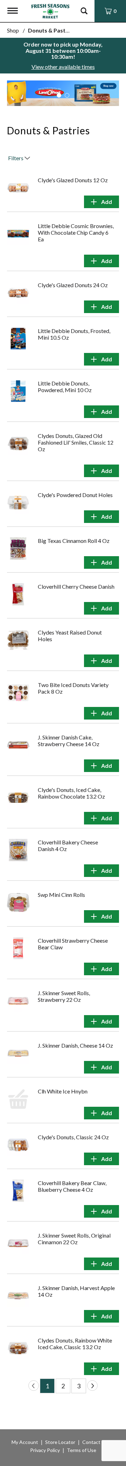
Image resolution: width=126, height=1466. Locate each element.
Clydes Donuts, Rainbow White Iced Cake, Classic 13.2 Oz (75, 1343)
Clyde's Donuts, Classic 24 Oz (73, 1137)
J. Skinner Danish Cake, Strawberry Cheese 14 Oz (68, 740)
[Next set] (92, 1385)
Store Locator (60, 1442)
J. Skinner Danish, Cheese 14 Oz (75, 1045)
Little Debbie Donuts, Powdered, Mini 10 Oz (65, 386)
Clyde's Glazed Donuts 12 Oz (73, 180)
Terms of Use (81, 1450)
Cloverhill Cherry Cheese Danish (76, 586)
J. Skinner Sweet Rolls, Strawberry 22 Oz (64, 996)
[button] (59, 95)
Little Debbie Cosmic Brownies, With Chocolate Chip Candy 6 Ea (76, 232)
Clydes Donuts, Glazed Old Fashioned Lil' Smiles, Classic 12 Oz (75, 442)
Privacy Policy (45, 1450)
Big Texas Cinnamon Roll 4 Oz (74, 540)
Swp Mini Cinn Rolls (61, 894)
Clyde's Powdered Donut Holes (75, 494)
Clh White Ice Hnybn (63, 1091)
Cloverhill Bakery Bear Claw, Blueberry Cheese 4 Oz (72, 1186)
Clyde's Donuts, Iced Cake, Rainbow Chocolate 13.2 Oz (71, 793)
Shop (13, 30)
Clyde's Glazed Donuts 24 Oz (73, 285)
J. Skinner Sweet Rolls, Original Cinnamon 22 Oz (74, 1238)
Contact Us (94, 1442)
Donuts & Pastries (51, 30)
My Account (25, 1442)
